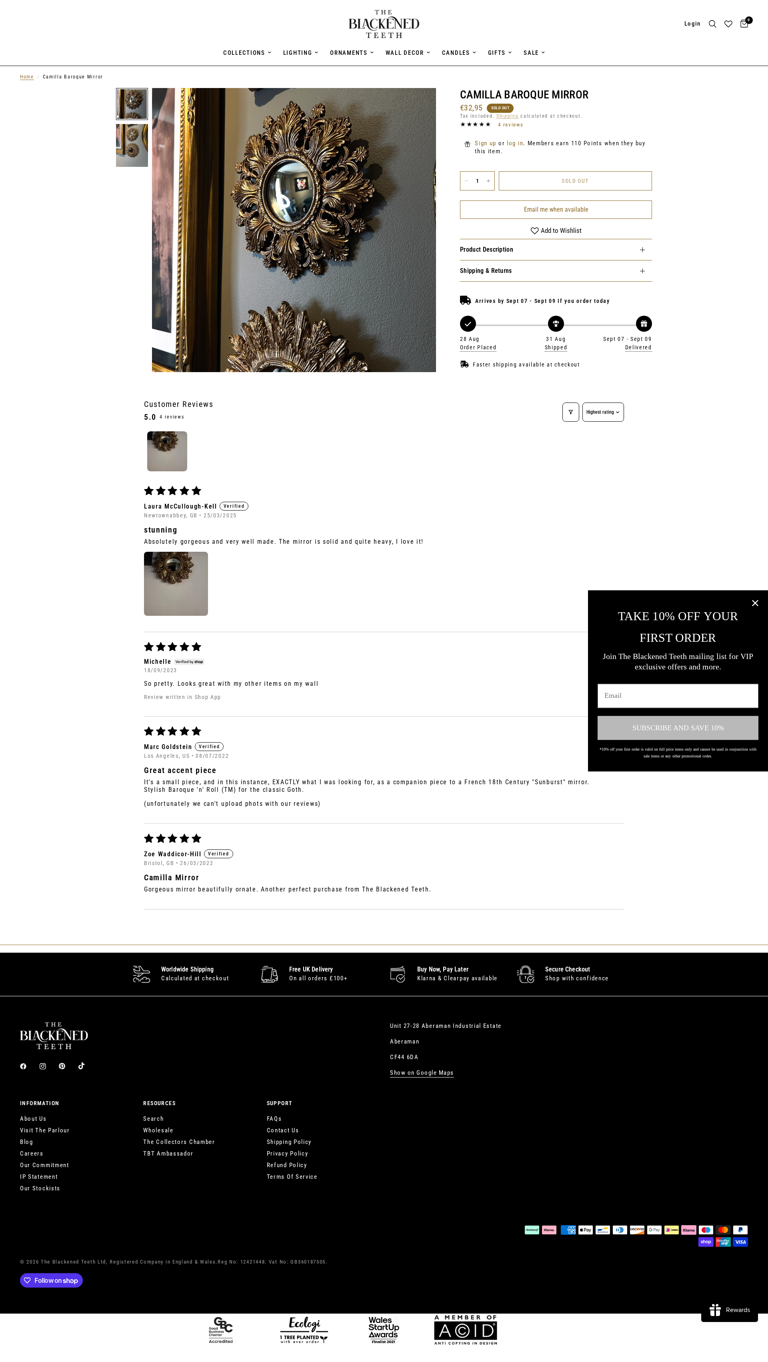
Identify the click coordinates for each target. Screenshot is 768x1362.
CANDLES (456, 52)
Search (153, 1118)
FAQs (274, 1118)
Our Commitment (44, 1165)
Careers (32, 1153)
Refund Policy (287, 1165)
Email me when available (556, 209)
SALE (531, 52)
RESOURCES (159, 1103)
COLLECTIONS (244, 52)
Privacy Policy (287, 1153)
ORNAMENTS (348, 52)
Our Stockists (40, 1188)
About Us (33, 1118)
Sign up (485, 143)
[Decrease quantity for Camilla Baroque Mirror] (466, 181)
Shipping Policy (289, 1142)
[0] (742, 24)
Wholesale (158, 1130)
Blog (26, 1142)
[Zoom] (419, 104)
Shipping (507, 116)
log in (515, 143)
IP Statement (39, 1176)
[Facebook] (29, 1066)
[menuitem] (247, 53)
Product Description (486, 249)
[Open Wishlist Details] (728, 24)
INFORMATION (39, 1103)
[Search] (712, 24)
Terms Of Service (292, 1176)
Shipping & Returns (486, 270)
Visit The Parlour (45, 1130)
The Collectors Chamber (179, 1142)
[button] (176, 584)
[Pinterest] (67, 1066)
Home (27, 77)
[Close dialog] (755, 603)
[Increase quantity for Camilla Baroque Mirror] (488, 181)
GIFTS (497, 52)
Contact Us (283, 1130)
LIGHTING (297, 52)
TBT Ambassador (168, 1153)
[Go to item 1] (167, 451)
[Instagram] (48, 1066)
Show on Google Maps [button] (422, 1073)
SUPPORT (280, 1103)
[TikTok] (87, 1066)
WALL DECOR (405, 52)
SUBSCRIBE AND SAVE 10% (678, 728)
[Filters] (570, 412)
